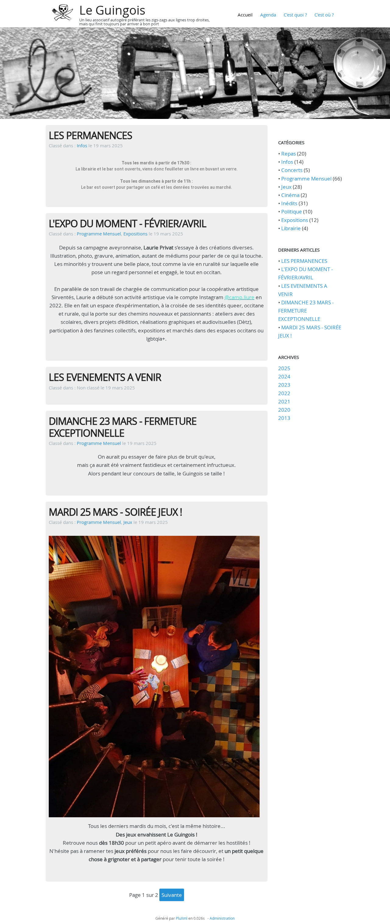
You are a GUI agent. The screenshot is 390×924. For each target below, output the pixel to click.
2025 (284, 368)
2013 (284, 417)
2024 (284, 376)
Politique (291, 211)
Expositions (135, 234)
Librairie (291, 228)
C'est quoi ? (295, 15)
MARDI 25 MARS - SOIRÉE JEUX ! (115, 511)
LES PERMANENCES (90, 135)
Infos (82, 145)
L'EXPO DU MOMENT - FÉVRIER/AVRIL (127, 223)
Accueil (245, 15)
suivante (171, 894)
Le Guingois (112, 10)
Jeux (127, 522)
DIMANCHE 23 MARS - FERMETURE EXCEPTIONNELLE (123, 426)
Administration (222, 918)
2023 (284, 384)
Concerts (292, 170)
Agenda (268, 15)
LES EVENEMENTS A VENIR (105, 377)
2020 (284, 409)
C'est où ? (324, 15)
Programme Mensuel (99, 234)
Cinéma (290, 195)
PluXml (181, 918)
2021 (284, 401)
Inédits (289, 203)
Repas (288, 153)
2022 (284, 393)
